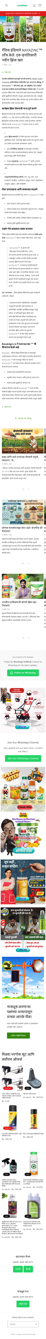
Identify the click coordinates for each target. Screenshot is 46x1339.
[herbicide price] (23, 789)
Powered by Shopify (29, 1334)
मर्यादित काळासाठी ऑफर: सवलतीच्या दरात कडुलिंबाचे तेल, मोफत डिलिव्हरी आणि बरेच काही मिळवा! (11, 1183)
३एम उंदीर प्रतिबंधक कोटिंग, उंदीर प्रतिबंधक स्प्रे (12, 1135)
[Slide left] (17, 489)
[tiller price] (23, 732)
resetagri (19, 1334)
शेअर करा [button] (7, 72)
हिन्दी (28, 1269)
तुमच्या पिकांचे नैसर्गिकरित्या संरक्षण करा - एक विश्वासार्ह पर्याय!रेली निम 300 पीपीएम (33, 1182)
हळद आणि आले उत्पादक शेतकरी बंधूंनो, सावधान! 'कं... (20, 458)
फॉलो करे (23, 1304)
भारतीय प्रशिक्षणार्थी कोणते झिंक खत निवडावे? (19, 604)
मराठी (18, 1269)
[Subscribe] (36, 1324)
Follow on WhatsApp (25, 673)
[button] (6, 5)
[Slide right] (28, 489)
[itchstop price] (23, 951)
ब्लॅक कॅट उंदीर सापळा (29, 1094)
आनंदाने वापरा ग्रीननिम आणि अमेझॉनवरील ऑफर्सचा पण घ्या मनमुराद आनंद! (32, 1224)
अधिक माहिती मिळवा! (18, 1035)
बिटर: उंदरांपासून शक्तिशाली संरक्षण (33, 1134)
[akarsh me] (23, 858)
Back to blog (24, 418)
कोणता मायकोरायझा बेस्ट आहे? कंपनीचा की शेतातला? (22, 529)
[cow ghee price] (23, 905)
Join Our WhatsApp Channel (23, 758)
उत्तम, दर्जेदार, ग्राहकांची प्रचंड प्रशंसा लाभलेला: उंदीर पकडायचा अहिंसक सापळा (11, 1096)
